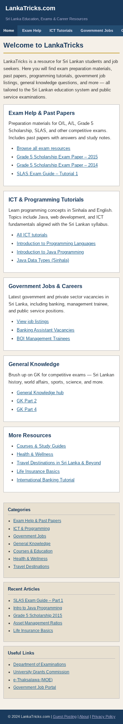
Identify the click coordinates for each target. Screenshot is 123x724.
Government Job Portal (34, 687)
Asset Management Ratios (37, 623)
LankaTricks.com (30, 8)
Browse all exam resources (43, 148)
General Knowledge (32, 543)
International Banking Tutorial (45, 479)
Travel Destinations (31, 566)
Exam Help (31, 30)
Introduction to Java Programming (50, 252)
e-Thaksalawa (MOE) (33, 679)
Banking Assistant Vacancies (45, 330)
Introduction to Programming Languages (56, 243)
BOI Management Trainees (43, 338)
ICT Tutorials (61, 30)
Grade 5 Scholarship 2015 (37, 615)
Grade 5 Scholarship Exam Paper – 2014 (57, 165)
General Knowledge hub (40, 392)
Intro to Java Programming (37, 608)
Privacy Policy (103, 716)
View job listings (33, 321)
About (84, 716)
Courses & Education (33, 551)
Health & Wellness (35, 454)
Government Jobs (97, 30)
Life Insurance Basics (38, 471)
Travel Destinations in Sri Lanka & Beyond (59, 462)
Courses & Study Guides (41, 446)
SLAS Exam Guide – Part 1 (38, 600)
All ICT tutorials (32, 234)
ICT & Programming (31, 528)
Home (8, 30)
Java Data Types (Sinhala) (43, 260)
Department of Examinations (39, 664)
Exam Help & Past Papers (37, 520)
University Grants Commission (41, 672)
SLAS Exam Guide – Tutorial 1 (47, 173)
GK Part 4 (27, 409)
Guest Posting (65, 716)
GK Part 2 (27, 400)
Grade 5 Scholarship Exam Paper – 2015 (57, 156)
